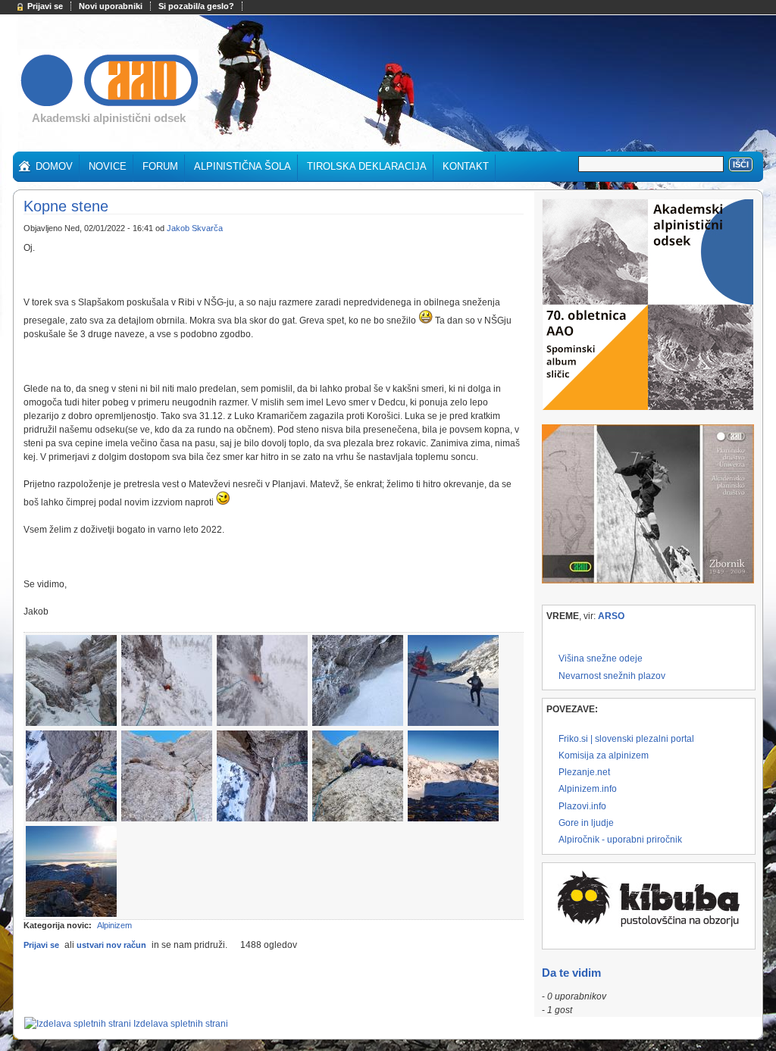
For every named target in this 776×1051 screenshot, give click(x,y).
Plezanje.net (584, 772)
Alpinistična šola (242, 166)
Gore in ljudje (586, 823)
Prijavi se (45, 6)
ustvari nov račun (111, 944)
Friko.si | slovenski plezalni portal (626, 739)
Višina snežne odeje (601, 658)
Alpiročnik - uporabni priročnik (620, 839)
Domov (54, 166)
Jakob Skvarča (195, 228)
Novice (108, 166)
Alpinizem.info (588, 789)
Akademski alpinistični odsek (109, 117)
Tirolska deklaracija (367, 166)
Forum (160, 166)
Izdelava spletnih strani (180, 1023)
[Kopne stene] (71, 723)
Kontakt (466, 166)
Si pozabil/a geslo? (196, 6)
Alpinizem (114, 925)
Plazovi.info (582, 806)
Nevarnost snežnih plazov (612, 676)
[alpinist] (109, 107)
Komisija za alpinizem (604, 755)
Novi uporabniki (110, 6)
